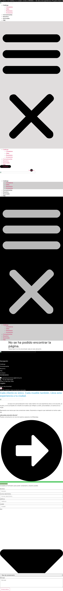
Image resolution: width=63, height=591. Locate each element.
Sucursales (6, 18)
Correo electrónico (5, 493)
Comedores (9, 7)
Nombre (2, 488)
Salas (7, 9)
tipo (1, 509)
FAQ (4, 20)
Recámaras (9, 11)
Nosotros (6, 16)
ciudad (2, 504)
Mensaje (2, 577)
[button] (31, 85)
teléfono (2, 499)
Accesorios (9, 13)
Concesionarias (7, 14)
